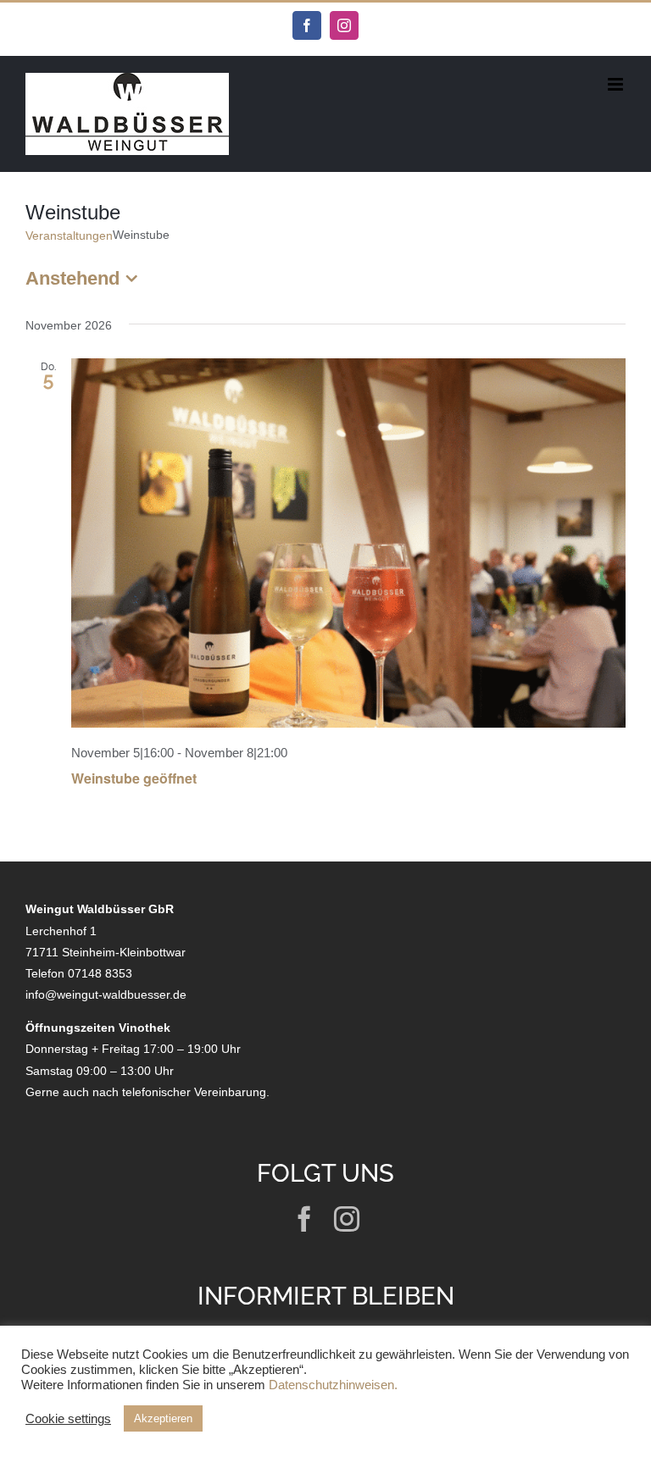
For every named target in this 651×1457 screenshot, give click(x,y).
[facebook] (304, 1219)
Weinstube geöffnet (134, 778)
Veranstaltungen (69, 235)
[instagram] (346, 1219)
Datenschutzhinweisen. (333, 1385)
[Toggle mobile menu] (617, 84)
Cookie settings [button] (68, 1419)
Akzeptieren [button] (163, 1418)
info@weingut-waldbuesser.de (105, 994)
